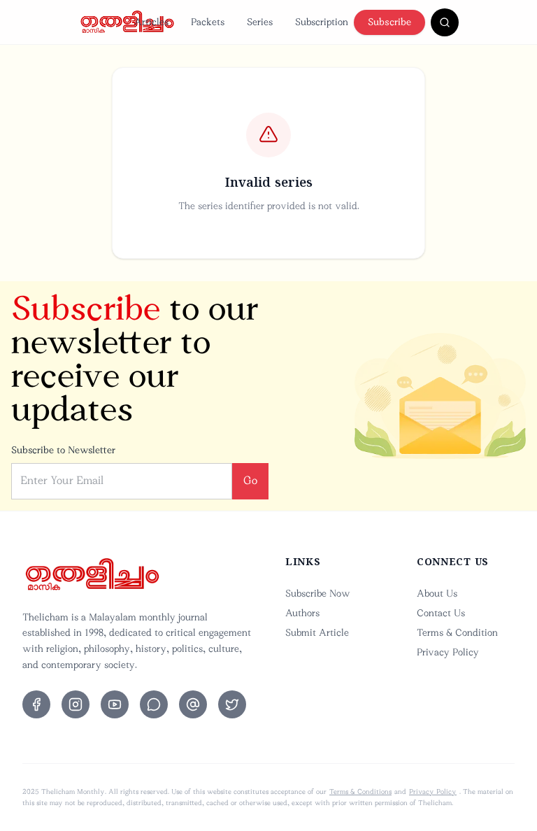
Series (260, 22)
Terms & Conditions (360, 792)
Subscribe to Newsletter (63, 450)
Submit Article (317, 633)
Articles (151, 22)
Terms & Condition (457, 633)
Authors (302, 613)
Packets (207, 22)
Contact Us (441, 613)
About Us (437, 593)
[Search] (445, 22)
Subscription (321, 22)
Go (250, 481)
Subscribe (389, 22)
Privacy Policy (448, 652)
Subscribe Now (317, 593)
